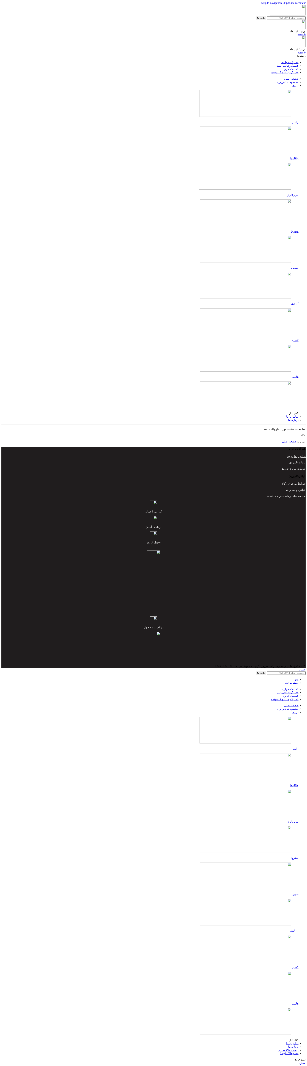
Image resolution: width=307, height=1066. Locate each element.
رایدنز (295, 121)
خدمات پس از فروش (293, 468)
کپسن (295, 340)
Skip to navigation (271, 2)
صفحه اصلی (289, 441)
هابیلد (295, 376)
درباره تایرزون (297, 462)
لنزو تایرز (293, 194)
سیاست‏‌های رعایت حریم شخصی (286, 496)
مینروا (294, 231)
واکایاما (294, 158)
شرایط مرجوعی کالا (294, 483)
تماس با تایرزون (296, 456)
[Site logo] (288, 14)
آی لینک (294, 303)
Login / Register (289, 1053)
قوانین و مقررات (296, 489)
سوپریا (294, 267)
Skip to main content (294, 2)
